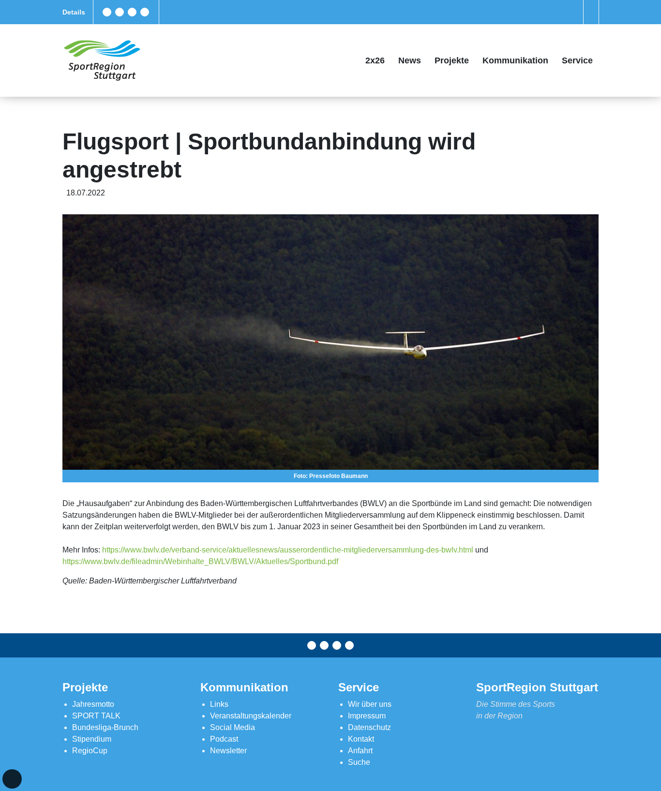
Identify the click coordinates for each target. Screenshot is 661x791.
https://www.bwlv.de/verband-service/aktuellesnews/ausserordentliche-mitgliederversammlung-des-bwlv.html (286, 550)
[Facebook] (107, 12)
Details (73, 12)
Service (577, 60)
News (409, 60)
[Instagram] (132, 12)
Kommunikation (515, 60)
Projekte (452, 60)
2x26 (375, 60)
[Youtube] (144, 12)
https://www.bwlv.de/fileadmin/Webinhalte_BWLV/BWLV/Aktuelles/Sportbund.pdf (200, 561)
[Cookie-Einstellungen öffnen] (12, 779)
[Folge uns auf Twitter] (119, 12)
